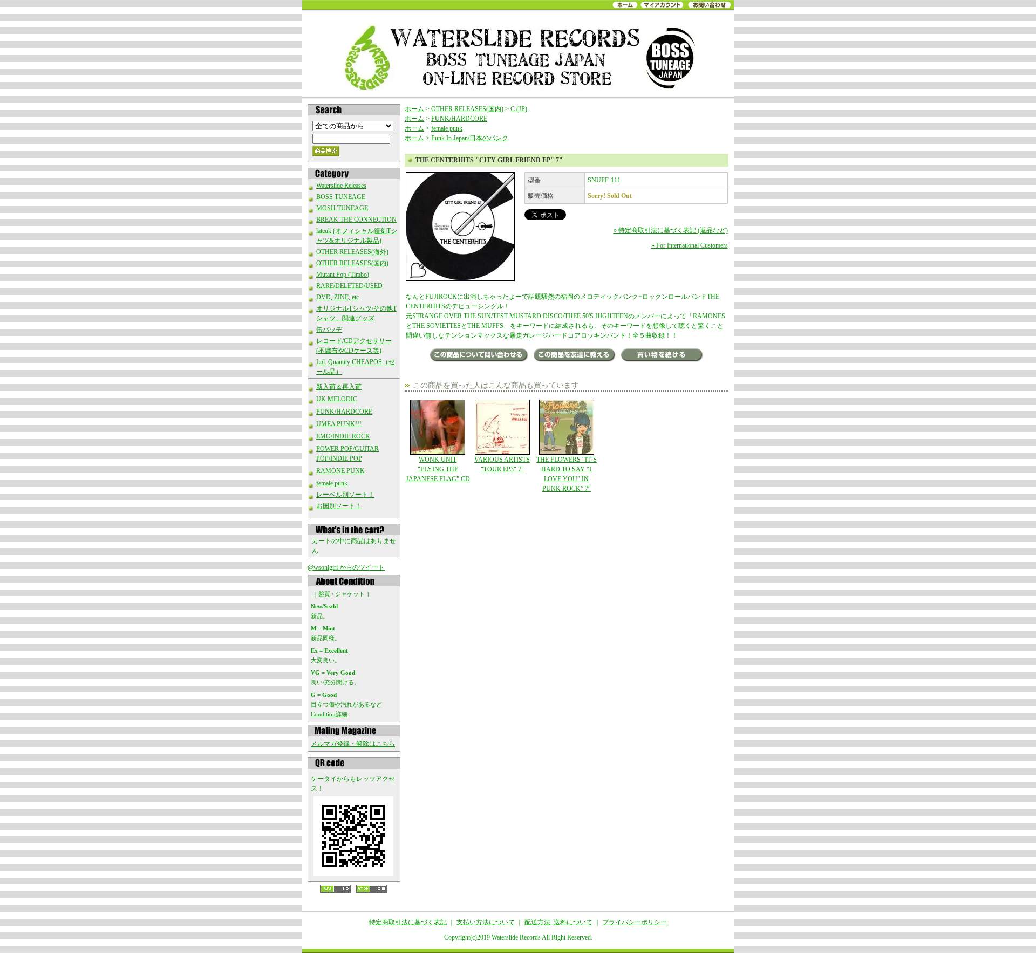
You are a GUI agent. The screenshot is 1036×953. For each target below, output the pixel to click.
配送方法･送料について (558, 922)
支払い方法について (485, 922)
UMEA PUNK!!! (339, 424)
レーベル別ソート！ (345, 494)
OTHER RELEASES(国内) (352, 263)
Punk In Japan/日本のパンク (469, 138)
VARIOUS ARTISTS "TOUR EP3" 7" (502, 464)
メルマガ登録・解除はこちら (353, 744)
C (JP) (518, 109)
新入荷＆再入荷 (339, 386)
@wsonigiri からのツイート (346, 567)
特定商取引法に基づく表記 (408, 922)
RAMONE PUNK (340, 471)
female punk (331, 483)
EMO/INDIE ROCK (343, 436)
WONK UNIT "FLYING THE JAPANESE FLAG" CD (438, 469)
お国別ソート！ (339, 506)
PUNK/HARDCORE (344, 411)
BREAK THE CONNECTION (356, 219)
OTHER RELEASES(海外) (352, 252)
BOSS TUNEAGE (340, 197)
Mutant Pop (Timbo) (342, 274)
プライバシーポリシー (634, 922)
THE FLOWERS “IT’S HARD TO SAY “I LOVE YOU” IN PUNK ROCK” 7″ (566, 474)
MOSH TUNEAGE (342, 208)
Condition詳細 (329, 714)
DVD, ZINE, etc (337, 297)
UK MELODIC (336, 399)
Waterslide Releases (341, 185)
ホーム (414, 109)
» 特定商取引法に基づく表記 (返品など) (671, 230)
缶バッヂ (329, 329)
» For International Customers (689, 245)
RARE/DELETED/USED (349, 286)
